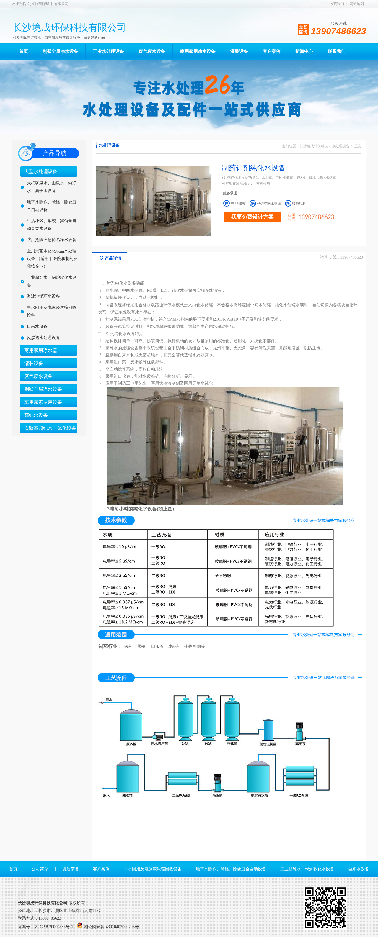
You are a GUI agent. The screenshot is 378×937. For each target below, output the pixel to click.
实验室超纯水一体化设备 (50, 428)
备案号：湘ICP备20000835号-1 (45, 927)
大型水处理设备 (40, 171)
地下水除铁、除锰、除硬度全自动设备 (51, 206)
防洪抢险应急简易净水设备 (51, 239)
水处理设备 (341, 146)
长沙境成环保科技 (314, 146)
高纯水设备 (36, 415)
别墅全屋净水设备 (43, 389)
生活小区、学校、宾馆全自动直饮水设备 (51, 225)
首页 (13, 869)
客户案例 (101, 869)
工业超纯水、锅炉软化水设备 (51, 281)
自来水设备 (37, 326)
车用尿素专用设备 (43, 402)
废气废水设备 (38, 376)
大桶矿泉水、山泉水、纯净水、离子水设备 (51, 187)
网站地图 (357, 4)
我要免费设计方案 (252, 217)
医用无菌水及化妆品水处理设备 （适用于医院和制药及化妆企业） (52, 258)
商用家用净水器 (40, 350)
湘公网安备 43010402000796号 (111, 927)
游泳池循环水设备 (43, 296)
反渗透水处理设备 (43, 337)
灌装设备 (33, 363)
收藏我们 (337, 4)
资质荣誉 (70, 869)
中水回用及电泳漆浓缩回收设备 (51, 311)
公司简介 (40, 869)
